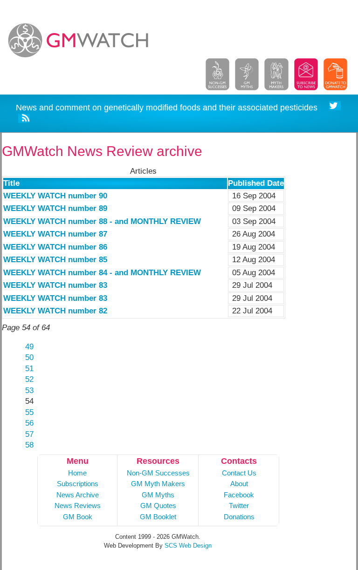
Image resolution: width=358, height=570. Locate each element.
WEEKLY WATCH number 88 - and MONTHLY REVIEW (102, 221)
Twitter (239, 505)
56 (29, 423)
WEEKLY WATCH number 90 (55, 195)
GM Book (77, 517)
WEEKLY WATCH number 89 (55, 208)
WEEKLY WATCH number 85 (55, 259)
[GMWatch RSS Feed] (24, 120)
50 (29, 357)
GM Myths (158, 495)
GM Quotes (158, 505)
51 (29, 368)
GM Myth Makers (158, 484)
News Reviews (78, 505)
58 (29, 445)
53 (29, 390)
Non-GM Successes (158, 473)
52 (29, 379)
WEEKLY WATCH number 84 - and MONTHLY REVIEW (102, 272)
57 (29, 434)
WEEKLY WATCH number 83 (55, 285)
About (239, 484)
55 (29, 412)
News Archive (77, 495)
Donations (239, 517)
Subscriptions (77, 484)
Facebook (239, 495)
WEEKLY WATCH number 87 (55, 234)
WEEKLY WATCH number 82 (55, 310)
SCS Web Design (188, 545)
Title (11, 183)
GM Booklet (158, 517)
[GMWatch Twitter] (335, 107)
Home (77, 473)
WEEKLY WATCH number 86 (55, 247)
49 (29, 346)
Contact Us (239, 473)
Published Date (256, 183)
